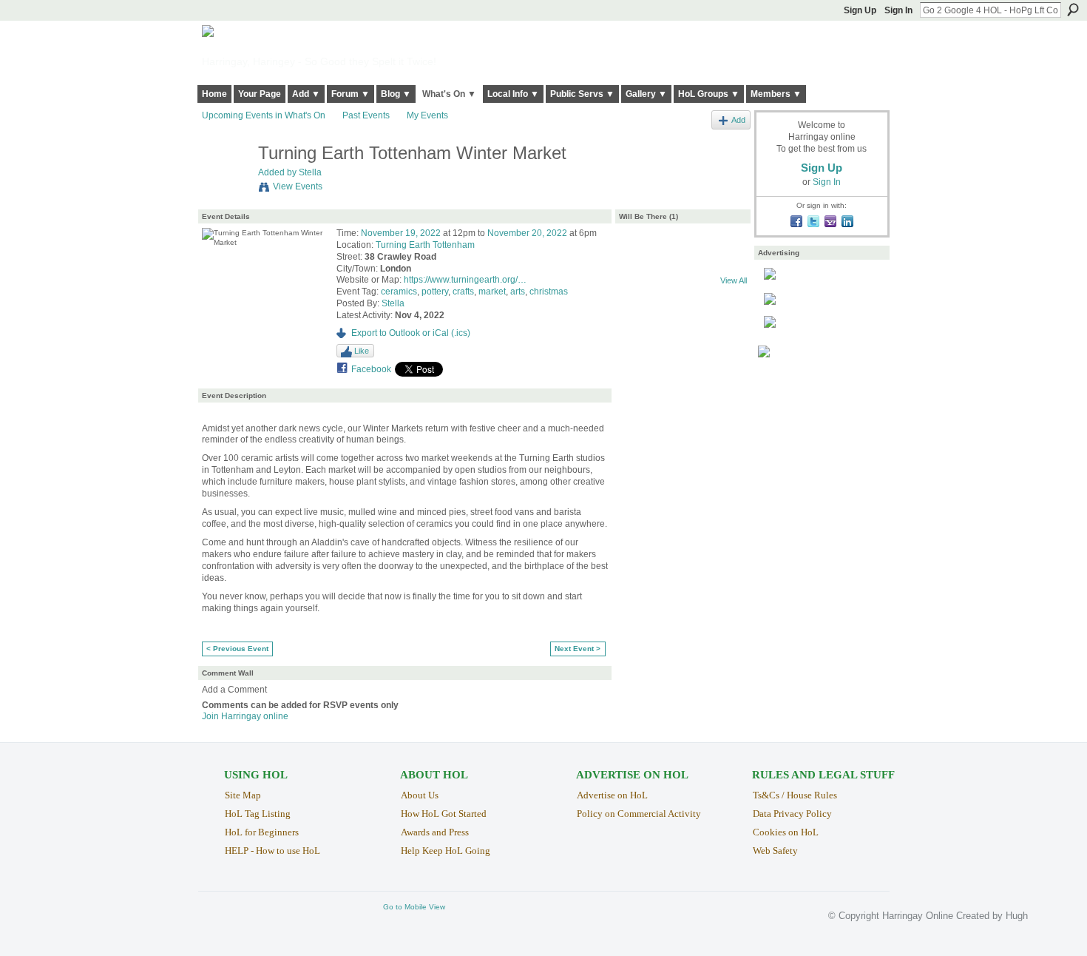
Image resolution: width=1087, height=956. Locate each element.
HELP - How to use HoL (272, 850)
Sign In (898, 10)
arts (517, 291)
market (492, 291)
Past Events (366, 115)
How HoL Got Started (444, 813)
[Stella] (225, 185)
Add (738, 119)
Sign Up (860, 10)
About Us (419, 795)
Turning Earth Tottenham (425, 245)
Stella (310, 172)
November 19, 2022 (401, 233)
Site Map (243, 795)
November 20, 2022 (527, 233)
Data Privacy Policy (792, 813)
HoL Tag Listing (258, 813)
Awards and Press (435, 832)
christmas (548, 291)
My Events (427, 115)
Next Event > (577, 648)
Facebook (371, 369)
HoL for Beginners (262, 832)
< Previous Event (237, 648)
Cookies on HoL (786, 832)
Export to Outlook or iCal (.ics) (410, 333)
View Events (297, 186)
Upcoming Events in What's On (263, 115)
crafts (463, 291)
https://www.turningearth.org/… (465, 280)
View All (733, 280)
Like (361, 350)
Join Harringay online (245, 716)
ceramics (399, 291)
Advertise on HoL (612, 795)
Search (1073, 9)
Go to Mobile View (414, 907)
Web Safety (775, 850)
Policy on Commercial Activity (639, 813)
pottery (434, 291)
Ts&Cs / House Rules (795, 795)
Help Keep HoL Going (445, 850)
